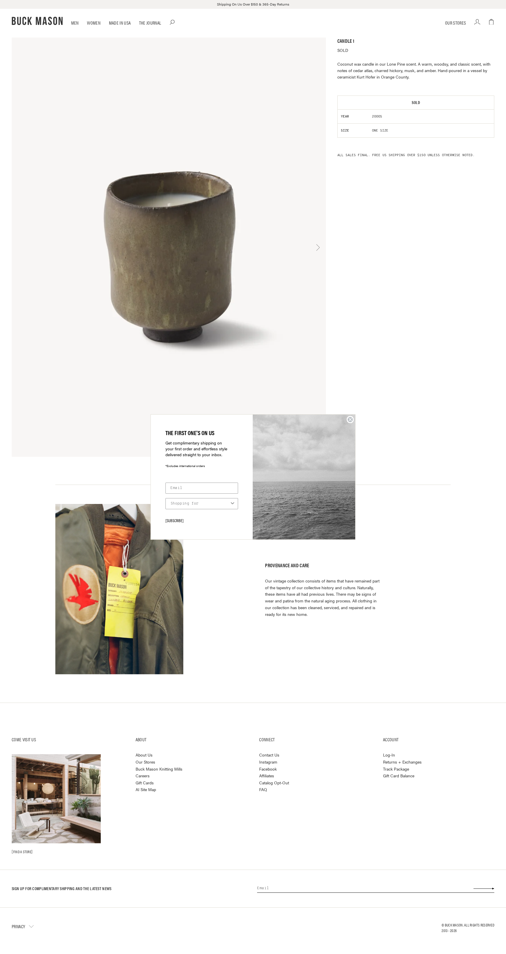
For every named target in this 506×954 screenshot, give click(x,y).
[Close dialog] (350, 420)
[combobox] (200, 503)
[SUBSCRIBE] (174, 520)
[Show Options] (232, 503)
